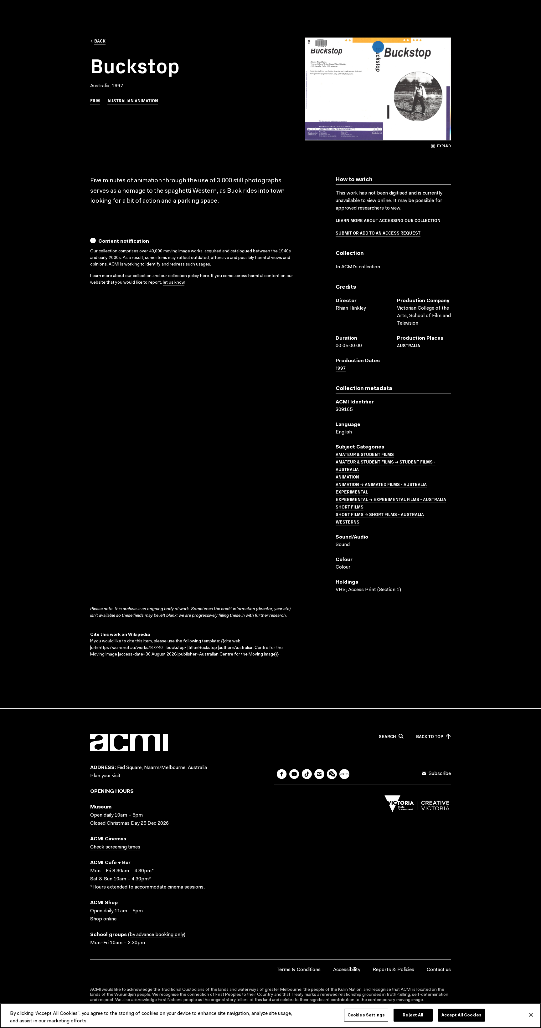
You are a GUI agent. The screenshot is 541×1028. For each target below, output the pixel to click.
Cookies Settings (366, 1015)
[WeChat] (332, 774)
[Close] (531, 1015)
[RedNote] (344, 774)
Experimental (352, 492)
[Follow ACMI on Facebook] (282, 774)
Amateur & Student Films (365, 454)
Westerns (347, 522)
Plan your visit (105, 775)
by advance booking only (157, 934)
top (429, 736)
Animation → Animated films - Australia (381, 484)
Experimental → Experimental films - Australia (391, 499)
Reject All (413, 1015)
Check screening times (115, 847)
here (204, 276)
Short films (349, 507)
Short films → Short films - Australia (380, 514)
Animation (347, 476)
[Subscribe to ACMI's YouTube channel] (294, 774)
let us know (173, 283)
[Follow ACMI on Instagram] (319, 774)
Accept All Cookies (461, 1015)
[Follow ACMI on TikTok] (307, 774)
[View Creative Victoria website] (417, 805)
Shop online (103, 919)
